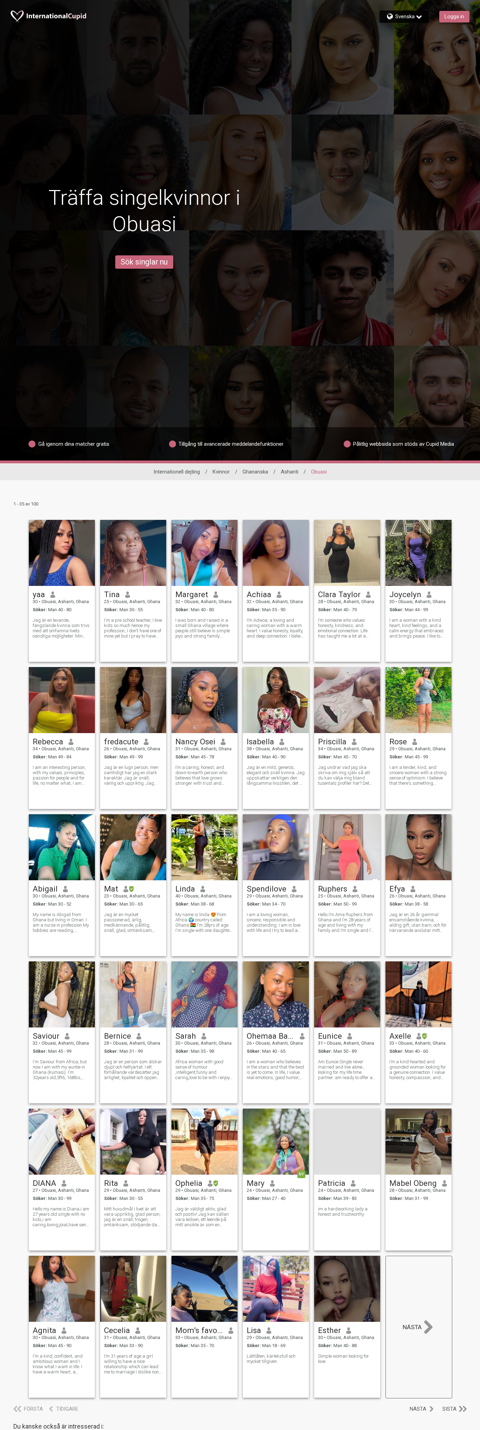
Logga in (454, 16)
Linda (185, 888)
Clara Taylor (339, 594)
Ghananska (255, 472)
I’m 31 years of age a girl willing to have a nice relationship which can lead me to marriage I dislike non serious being (131, 1364)
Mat (111, 888)
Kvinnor (221, 472)
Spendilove (266, 888)
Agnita (44, 1330)
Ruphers (332, 888)
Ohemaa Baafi (271, 1035)
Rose (398, 741)
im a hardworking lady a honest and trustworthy (343, 1211)
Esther (329, 1330)
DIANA (44, 1183)
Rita (111, 1183)
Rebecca (48, 741)
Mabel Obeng (413, 1183)
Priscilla (332, 741)
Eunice (330, 1035)
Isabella (260, 741)
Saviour (46, 1035)
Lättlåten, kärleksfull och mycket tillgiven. (271, 1358)
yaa (39, 594)
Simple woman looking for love (343, 1358)
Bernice (117, 1035)
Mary (256, 1183)
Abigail (45, 888)
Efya (397, 888)
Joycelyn (405, 594)
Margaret (191, 594)
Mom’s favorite (199, 1330)
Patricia (331, 1183)
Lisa (254, 1330)
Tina (112, 594)
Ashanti (289, 472)
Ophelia (188, 1183)
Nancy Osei (195, 741)
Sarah (185, 1035)
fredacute (121, 741)
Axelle (400, 1035)
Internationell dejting (177, 472)
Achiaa (259, 594)
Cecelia (117, 1330)
